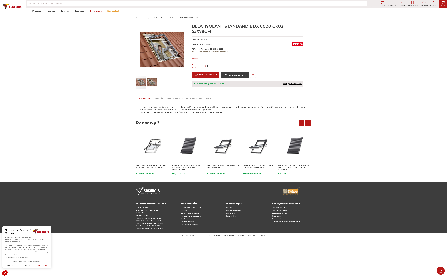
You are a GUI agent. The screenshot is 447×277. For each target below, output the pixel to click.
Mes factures (230, 213)
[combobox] (197, 3)
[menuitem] (35, 11)
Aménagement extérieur (189, 224)
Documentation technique (199, 98)
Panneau (184, 210)
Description (144, 98)
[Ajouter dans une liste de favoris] (253, 75)
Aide (440, 272)
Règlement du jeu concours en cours (285, 219)
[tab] (144, 98)
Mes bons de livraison (233, 210)
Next (308, 123)
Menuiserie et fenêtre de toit (191, 216)
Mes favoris (424, 6)
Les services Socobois (279, 210)
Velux (156, 18)
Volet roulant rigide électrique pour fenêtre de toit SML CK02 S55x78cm (293, 168)
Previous (301, 123)
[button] (183, 50)
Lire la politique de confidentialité (16, 257)
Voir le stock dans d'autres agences (210, 51)
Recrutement (276, 216)
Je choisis (26, 265)
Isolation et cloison (187, 221)
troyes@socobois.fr (142, 215)
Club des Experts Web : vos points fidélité (286, 221)
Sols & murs (185, 219)
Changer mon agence (292, 84)
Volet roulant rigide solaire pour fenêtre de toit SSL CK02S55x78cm (186, 168)
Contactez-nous (412, 6)
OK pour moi (43, 265)
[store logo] (13, 7)
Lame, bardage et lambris (190, 213)
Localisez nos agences (279, 207)
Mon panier (230, 207)
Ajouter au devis (237, 75)
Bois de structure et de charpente (192, 207)
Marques (148, 18)
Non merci (10, 265)
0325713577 (140, 212)
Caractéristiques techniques (168, 98)
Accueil (139, 18)
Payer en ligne (231, 216)
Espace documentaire (279, 213)
